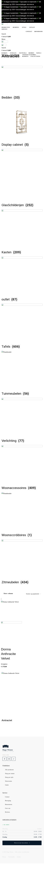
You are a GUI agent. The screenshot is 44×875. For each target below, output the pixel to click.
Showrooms (8, 781)
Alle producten (9, 769)
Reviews (7, 812)
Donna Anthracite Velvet (8, 653)
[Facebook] (4, 759)
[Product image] (11, 631)
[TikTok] (14, 759)
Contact (7, 797)
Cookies (19, 856)
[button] (3, 644)
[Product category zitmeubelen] (22, 326)
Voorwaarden (11, 856)
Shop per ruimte (9, 773)
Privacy (4, 856)
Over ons (7, 808)
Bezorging (8, 800)
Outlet (7, 785)
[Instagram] (9, 759)
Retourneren (8, 804)
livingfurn (4, 664)
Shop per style (9, 777)
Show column (8, 593)
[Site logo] (22, 24)
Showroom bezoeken (21, 843)
